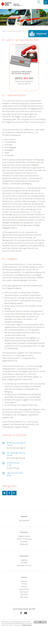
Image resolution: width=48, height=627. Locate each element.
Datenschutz (24, 589)
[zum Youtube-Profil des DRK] (25, 613)
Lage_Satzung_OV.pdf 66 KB (15, 474)
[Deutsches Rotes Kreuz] (6, 4)
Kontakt (24, 584)
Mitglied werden (24, 536)
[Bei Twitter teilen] (4, 493)
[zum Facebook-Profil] (21, 613)
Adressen (24, 581)
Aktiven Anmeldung (24, 539)
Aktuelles (24, 563)
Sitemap (24, 586)
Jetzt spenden (24, 520)
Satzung (24, 31)
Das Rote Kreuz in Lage (14, 31)
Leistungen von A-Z (24, 565)
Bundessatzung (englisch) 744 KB (16, 444)
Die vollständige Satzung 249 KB (16, 454)
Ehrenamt (24, 541)
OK (40, 622)
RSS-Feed (24, 594)
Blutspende (24, 544)
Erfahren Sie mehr (27, 625)
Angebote (24, 560)
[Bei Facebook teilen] (9, 493)
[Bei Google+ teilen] (14, 493)
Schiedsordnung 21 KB (13, 464)
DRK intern (24, 597)
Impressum (24, 592)
